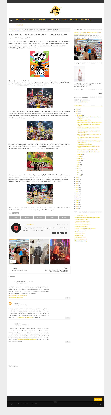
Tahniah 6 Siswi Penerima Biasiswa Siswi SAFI (88, 151)
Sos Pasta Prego (79, 235)
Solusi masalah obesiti (80, 237)
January (79, 175)
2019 (77, 185)
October (79, 156)
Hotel (64, 19)
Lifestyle (43, 19)
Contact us (98, 399)
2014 (77, 196)
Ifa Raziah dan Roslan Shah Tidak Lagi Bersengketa (89, 122)
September (80, 158)
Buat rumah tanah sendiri (81, 239)
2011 (77, 202)
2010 (77, 204)
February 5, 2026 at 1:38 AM (21, 305)
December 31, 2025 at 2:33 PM (21, 283)
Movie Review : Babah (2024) (84, 120)
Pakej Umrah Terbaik (80, 233)
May (78, 166)
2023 (77, 177)
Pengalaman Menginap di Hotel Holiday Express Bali (87, 217)
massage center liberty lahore (16, 297)
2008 (77, 208)
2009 (77, 206)
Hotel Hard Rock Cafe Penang (82, 221)
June (78, 164)
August (79, 160)
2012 (77, 200)
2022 (77, 179)
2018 (77, 187)
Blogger (100, 404)
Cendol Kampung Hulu (80, 231)
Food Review (54, 19)
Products (32, 19)
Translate (85, 102)
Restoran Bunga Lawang (81, 241)
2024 (77, 113)
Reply (68, 298)
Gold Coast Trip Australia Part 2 (82, 224)
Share (27, 217)
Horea (16, 303)
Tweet (15, 217)
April (78, 168)
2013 (77, 198)
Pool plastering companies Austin (25, 317)
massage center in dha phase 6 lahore (18, 295)
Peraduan (19, 25)
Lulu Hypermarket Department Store (83, 230)
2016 (77, 191)
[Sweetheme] (53, 233)
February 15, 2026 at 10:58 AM (21, 324)
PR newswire (17, 30)
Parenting (74, 19)
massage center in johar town (22, 281)
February (79, 172)
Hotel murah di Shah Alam (81, 226)
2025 (77, 111)
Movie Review (20, 19)
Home (11, 30)
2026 (77, 109)
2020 (77, 183)
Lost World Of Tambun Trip (81, 215)
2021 (77, 181)
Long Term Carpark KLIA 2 (81, 219)
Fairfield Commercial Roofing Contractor (26, 339)
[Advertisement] (39, 380)
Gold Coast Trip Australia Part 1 (82, 223)
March (78, 170)
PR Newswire (86, 19)
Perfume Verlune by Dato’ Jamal (84, 144)
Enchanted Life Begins (25, 404)
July (78, 162)
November (79, 154)
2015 (77, 194)
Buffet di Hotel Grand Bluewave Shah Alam (85, 228)
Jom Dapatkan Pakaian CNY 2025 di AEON (87, 149)
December (79, 115)
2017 (77, 189)
